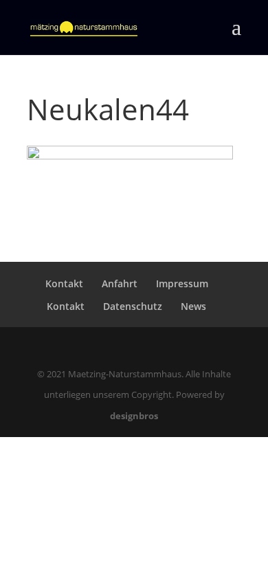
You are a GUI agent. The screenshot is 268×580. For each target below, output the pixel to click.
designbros (134, 416)
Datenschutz (132, 306)
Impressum (182, 283)
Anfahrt (119, 283)
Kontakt (64, 283)
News (193, 306)
